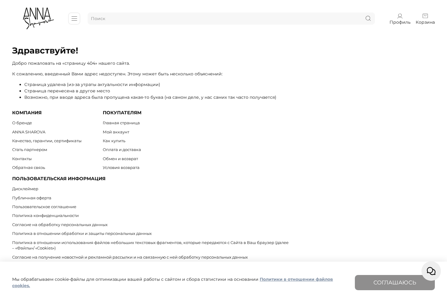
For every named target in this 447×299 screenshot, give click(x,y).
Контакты (22, 158)
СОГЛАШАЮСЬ (394, 282)
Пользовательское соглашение (44, 206)
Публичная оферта (31, 198)
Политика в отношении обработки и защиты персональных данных (82, 233)
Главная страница (121, 123)
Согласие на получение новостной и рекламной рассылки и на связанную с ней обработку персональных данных (130, 257)
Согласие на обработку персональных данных (60, 224)
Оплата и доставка (122, 149)
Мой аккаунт (116, 132)
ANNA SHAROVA (28, 132)
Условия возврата (121, 167)
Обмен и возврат (120, 158)
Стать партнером (29, 149)
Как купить (114, 141)
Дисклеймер (25, 189)
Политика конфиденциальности (45, 215)
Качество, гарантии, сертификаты (46, 141)
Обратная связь (28, 167)
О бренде (22, 123)
